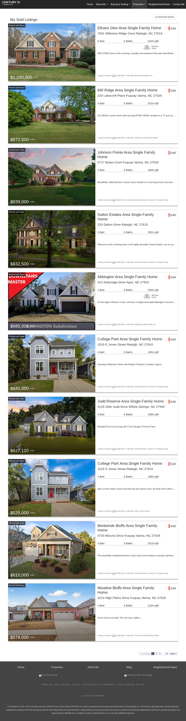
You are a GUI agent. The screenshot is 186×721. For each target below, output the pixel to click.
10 (167, 653)
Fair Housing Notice (131, 684)
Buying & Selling (121, 6)
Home (90, 4)
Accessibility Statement (99, 684)
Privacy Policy (71, 684)
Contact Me (179, 4)
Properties (140, 6)
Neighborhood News (159, 4)
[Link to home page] (12, 4)
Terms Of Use (49, 684)
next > (173, 653)
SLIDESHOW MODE (164, 17)
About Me (102, 6)
